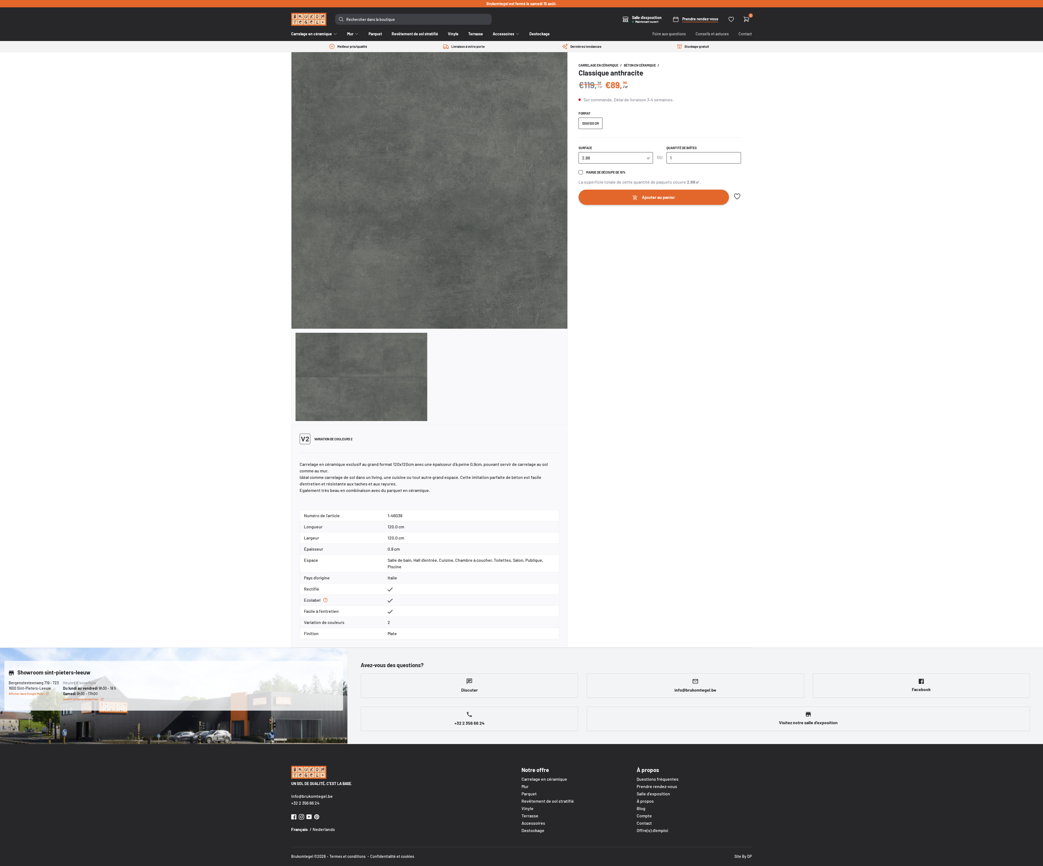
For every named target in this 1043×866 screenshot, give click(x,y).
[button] (737, 196)
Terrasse (530, 815)
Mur (525, 786)
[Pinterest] (316, 816)
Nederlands (324, 829)
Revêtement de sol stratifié (548, 801)
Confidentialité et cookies (392, 856)
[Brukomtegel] (308, 19)
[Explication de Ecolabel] (325, 600)
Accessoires (533, 823)
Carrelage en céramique (599, 65)
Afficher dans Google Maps (26, 693)
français (299, 829)
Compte (644, 815)
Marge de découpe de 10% (606, 172)
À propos (645, 801)
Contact (745, 34)
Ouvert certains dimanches (80, 699)
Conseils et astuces (712, 34)
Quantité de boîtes (682, 148)
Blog (641, 808)
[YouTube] (309, 816)
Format (584, 113)
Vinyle (527, 808)
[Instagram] (301, 816)
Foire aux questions (669, 34)
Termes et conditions (347, 856)
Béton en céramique (640, 65)
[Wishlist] (731, 19)
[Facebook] (294, 816)
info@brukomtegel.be (312, 796)
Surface (585, 148)
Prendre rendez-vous (657, 786)
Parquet (529, 793)
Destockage (533, 830)
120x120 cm (590, 123)
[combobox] (413, 19)
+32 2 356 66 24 (305, 802)
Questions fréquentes (657, 779)
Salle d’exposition (653, 793)
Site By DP (743, 856)
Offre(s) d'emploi (652, 830)
